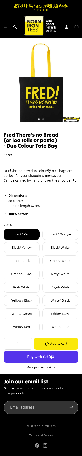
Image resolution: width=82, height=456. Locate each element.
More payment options (41, 367)
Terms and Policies (41, 435)
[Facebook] (37, 445)
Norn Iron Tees (46, 426)
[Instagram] (45, 445)
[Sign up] (71, 407)
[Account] (67, 27)
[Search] (15, 27)
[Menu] (5, 27)
